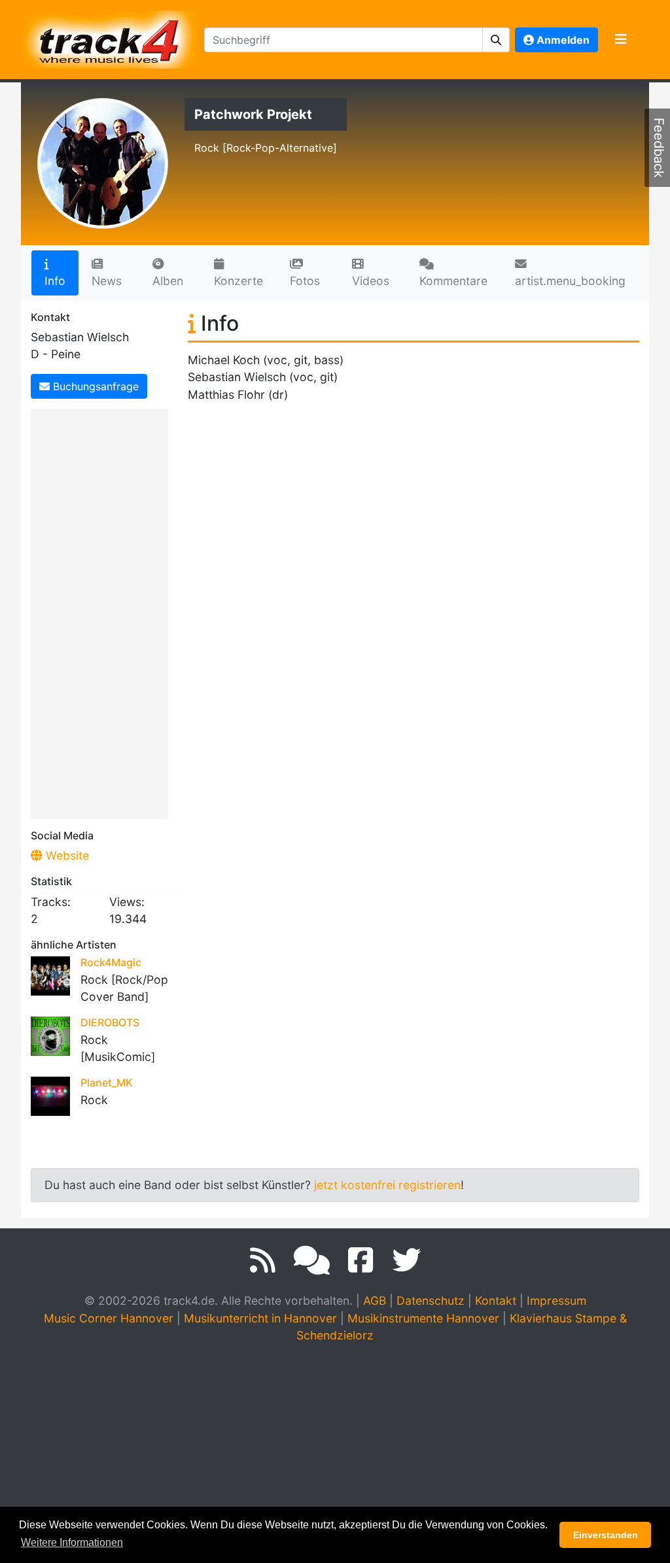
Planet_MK (106, 1082)
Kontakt (495, 1300)
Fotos (305, 281)
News (107, 281)
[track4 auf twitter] (406, 1260)
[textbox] (343, 39)
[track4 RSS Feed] (263, 1260)
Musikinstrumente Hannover (423, 1318)
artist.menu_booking (570, 281)
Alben (167, 281)
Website (66, 855)
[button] (496, 39)
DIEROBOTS (109, 1022)
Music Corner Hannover (108, 1318)
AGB (374, 1300)
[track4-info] (312, 1260)
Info (54, 281)
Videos (370, 281)
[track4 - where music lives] (110, 37)
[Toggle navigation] (621, 39)
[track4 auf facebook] (361, 1260)
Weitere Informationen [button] (72, 1542)
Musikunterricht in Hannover (260, 1318)
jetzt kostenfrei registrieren (387, 1185)
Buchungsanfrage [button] (94, 386)
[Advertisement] (102, 612)
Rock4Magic (110, 962)
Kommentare (453, 281)
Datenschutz (431, 1300)
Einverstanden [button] (605, 1535)
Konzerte (238, 281)
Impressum (556, 1300)
